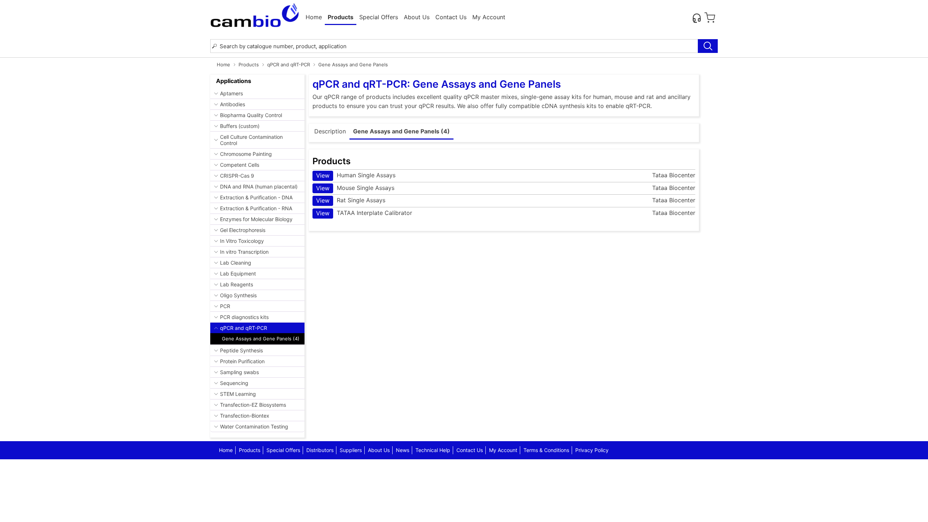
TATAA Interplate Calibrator (364, 213)
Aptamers (231, 93)
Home (314, 17)
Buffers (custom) (240, 126)
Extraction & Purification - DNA (256, 197)
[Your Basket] (709, 17)
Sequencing (234, 383)
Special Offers (378, 17)
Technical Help (432, 450)
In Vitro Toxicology (242, 241)
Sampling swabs (239, 372)
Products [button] (340, 17)
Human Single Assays (355, 175)
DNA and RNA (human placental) (259, 186)
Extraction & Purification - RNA (256, 208)
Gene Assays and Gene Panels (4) (260, 338)
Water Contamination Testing (254, 426)
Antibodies (232, 104)
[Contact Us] (696, 17)
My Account (488, 17)
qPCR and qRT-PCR (288, 64)
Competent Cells (239, 165)
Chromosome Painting (246, 154)
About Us (417, 17)
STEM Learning (238, 394)
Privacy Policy (592, 450)
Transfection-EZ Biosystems (253, 405)
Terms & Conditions (546, 450)
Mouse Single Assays (355, 188)
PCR (225, 306)
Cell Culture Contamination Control (251, 140)
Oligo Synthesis (238, 295)
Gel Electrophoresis (242, 230)
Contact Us (451, 17)
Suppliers (351, 450)
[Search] (708, 46)
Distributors (320, 450)
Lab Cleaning (235, 263)
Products (249, 64)
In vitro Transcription (244, 252)
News (402, 450)
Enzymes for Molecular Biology (256, 219)
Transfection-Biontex (244, 416)
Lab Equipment (238, 273)
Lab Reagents (236, 284)
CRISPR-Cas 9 (237, 176)
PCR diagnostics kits (244, 317)
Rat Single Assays (350, 200)
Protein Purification (242, 361)
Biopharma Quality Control (251, 115)
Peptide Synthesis (241, 350)
